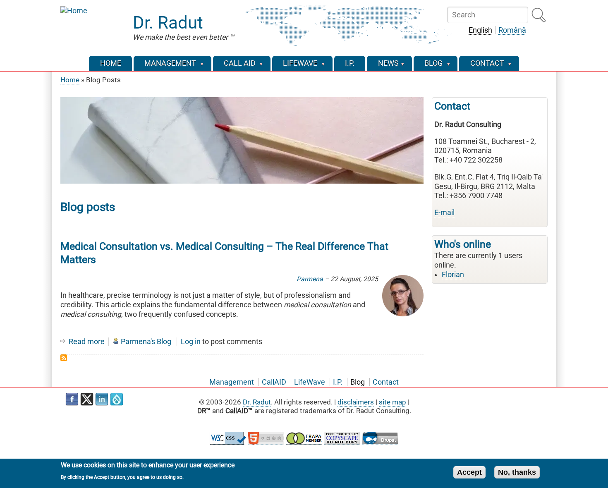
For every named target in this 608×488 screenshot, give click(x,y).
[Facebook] (72, 399)
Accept (469, 472)
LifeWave (309, 382)
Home (69, 80)
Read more (87, 341)
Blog (357, 382)
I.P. (337, 382)
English (480, 30)
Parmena (310, 279)
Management (231, 382)
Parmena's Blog (146, 341)
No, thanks (517, 472)
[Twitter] (86, 399)
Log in (191, 341)
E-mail (444, 212)
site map (392, 402)
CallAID (274, 382)
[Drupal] (116, 399)
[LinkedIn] (101, 399)
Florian (453, 274)
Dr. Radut (168, 22)
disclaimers (356, 402)
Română (512, 30)
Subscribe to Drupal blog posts (63, 357)
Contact (386, 382)
